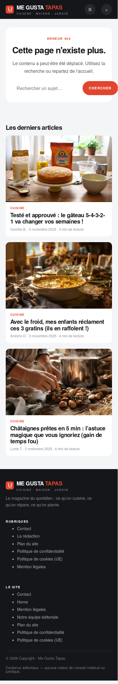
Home (22, 602)
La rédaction (28, 536)
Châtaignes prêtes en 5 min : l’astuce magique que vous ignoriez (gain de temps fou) (57, 434)
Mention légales (31, 566)
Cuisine (17, 208)
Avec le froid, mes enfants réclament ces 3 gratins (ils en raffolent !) (57, 324)
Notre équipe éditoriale (37, 617)
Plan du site (27, 543)
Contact (24, 528)
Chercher (100, 88)
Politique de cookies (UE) (40, 559)
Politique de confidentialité (40, 551)
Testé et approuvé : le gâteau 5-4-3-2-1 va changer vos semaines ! (57, 218)
